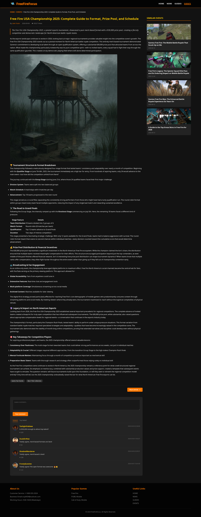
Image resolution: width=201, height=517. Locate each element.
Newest (15, 420)
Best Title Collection (34, 381)
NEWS (169, 4)
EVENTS (187, 4)
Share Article (134, 390)
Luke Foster (16, 23)
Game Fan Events (17, 381)
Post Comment (20, 414)
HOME (161, 4)
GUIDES (178, 4)
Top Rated (23, 420)
